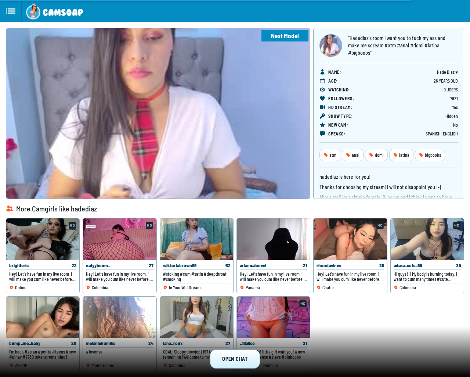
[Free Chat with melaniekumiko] (119, 317)
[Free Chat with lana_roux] (196, 317)
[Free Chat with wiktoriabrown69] (196, 239)
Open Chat (234, 359)
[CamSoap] (54, 11)
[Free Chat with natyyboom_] (119, 239)
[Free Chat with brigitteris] (42, 239)
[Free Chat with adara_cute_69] (427, 239)
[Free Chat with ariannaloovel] (273, 239)
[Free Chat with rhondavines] (350, 239)
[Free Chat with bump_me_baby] (42, 317)
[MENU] (11, 11)
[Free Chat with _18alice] (273, 317)
